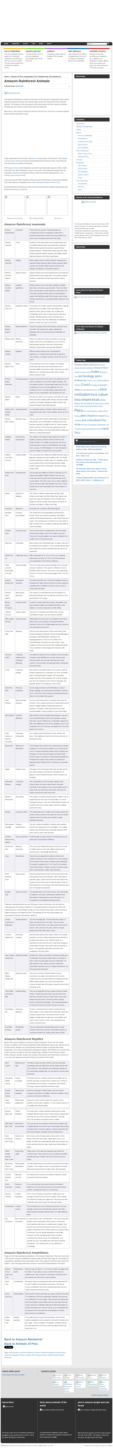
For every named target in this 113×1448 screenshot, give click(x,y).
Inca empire (83, 399)
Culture (78, 129)
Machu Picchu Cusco (95, 404)
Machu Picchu (83, 144)
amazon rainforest (27, 1353)
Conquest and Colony (85, 141)
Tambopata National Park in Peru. (48, 182)
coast (94, 380)
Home (6, 43)
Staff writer (19, 86)
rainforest (101, 425)
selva (107, 425)
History (78, 132)
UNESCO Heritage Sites (84, 126)
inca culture (99, 394)
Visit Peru (81, 187)
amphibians (32, 158)
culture (100, 380)
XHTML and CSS (47, 1445)
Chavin (89, 380)
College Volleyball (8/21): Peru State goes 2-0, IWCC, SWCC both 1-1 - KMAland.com (92, 479)
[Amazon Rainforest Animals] (13, 93)
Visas (80, 190)
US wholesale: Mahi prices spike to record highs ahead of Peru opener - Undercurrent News (91, 471)
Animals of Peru (17, 77)
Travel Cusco (80, 429)
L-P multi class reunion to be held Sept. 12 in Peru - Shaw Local (92, 454)
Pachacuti (88, 406)
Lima (33, 43)
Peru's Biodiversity (40, 77)
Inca (77, 389)
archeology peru (90, 376)
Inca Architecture (87, 390)
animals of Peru (18, 1355)
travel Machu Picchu (93, 429)
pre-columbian (91, 420)
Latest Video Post (11, 1371)
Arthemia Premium (90, 1445)
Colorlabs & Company (105, 1445)
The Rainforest (55, 77)
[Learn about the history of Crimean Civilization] (92, 343)
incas (95, 399)
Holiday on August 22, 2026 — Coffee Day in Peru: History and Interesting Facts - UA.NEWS (92, 462)
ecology (94, 385)
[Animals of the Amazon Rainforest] (92, 211)
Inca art (96, 390)
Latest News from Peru (87, 442)
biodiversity (80, 380)
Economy (79, 160)
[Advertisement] (69, 20)
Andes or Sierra (83, 175)
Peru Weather (82, 183)
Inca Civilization (83, 148)
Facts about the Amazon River (13, 1375)
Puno (41, 43)
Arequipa (15, 43)
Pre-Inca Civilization (88, 425)
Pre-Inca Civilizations (85, 135)
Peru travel (99, 415)
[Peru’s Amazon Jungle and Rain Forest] (94, 1419)
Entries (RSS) (21, 1445)
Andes (95, 371)
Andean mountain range (82, 372)
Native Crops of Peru (85, 153)
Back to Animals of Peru (21, 1343)
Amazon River (13, 168)
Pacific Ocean (97, 406)
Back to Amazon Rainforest (23, 1339)
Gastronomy (80, 123)
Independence (83, 138)
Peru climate (88, 411)
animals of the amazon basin (36, 1355)
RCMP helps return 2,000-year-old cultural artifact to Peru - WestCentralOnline (91, 448)
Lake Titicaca (82, 165)
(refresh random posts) (100, 1395)
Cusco (25, 43)
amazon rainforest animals (44, 1353)
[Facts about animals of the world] (56, 1419)
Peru (78, 410)
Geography (28, 77)
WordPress (12, 1445)
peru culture (98, 411)
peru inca (87, 415)
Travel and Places (82, 181)
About (49, 43)
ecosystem (102, 385)
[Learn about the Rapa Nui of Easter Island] (92, 307)
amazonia (8, 1355)
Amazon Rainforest (48, 111)
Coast (80, 178)
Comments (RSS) (32, 1445)
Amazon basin (14, 1353)
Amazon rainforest (20, 189)
